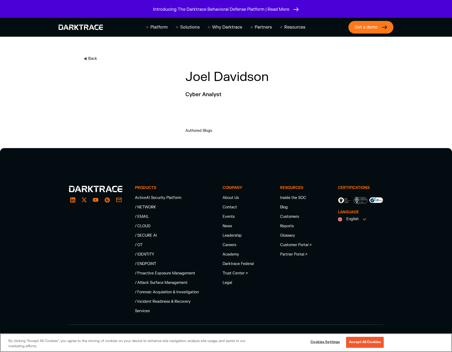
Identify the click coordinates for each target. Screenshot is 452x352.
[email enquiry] (118, 200)
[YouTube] (95, 200)
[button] (157, 27)
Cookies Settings (325, 342)
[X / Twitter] (84, 200)
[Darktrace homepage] (81, 27)
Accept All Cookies (365, 342)
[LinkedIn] (72, 200)
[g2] (107, 200)
